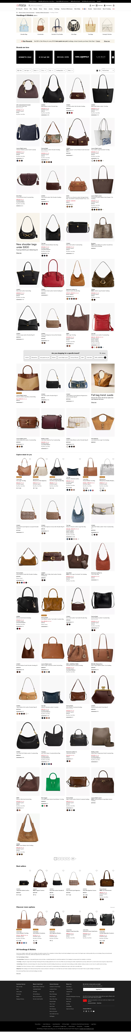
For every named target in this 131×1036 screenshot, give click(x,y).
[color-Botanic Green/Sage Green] (101, 161)
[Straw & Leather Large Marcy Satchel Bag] (28, 378)
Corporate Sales (69, 989)
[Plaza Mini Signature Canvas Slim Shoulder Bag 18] (53, 509)
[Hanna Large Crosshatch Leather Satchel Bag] (53, 647)
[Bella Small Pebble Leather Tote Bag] (103, 88)
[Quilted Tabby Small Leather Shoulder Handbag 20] (53, 556)
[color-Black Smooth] (74, 299)
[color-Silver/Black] (69, 446)
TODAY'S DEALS (32, 1)
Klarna (17, 989)
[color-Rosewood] (76, 539)
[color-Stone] (94, 347)
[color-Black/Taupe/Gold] (94, 161)
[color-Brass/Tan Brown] (42, 343)
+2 (103, 160)
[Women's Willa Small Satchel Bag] (28, 781)
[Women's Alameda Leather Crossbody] (73, 467)
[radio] (67, 113)
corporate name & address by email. (87, 1028)
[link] (28, 109)
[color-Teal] (49, 764)
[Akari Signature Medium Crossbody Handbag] (57, 919)
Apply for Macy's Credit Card (38, 986)
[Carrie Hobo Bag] (103, 556)
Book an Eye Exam (53, 1011)
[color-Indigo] (44, 255)
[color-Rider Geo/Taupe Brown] (97, 161)
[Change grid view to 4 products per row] (97, 71)
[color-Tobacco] (101, 899)
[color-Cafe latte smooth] (67, 299)
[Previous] (18, 88)
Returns (17, 996)
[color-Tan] (17, 854)
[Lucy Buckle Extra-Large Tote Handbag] (103, 422)
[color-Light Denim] (69, 810)
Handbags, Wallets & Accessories (42, 12)
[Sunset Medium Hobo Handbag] (28, 828)
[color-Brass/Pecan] (19, 714)
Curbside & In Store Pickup (55, 986)
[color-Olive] (92, 300)
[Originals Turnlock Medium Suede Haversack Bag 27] (78, 132)
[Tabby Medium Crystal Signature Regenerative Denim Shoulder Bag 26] (78, 378)
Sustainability (68, 1006)
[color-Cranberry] (93, 490)
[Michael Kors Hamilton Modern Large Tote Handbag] (107, 467)
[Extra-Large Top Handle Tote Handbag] (78, 556)
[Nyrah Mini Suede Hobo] (28, 88)
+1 (102, 209)
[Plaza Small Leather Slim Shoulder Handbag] (53, 179)
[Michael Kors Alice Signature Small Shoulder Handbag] (40, 467)
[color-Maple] (44, 402)
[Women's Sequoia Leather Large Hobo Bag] (78, 509)
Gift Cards (35, 991)
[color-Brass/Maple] (67, 113)
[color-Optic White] (101, 490)
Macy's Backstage (53, 994)
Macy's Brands (52, 996)
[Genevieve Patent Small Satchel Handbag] (90, 919)
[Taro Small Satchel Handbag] (107, 878)
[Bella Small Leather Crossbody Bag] (78, 227)
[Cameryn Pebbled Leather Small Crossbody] (28, 132)
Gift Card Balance (36, 994)
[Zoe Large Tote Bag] (23, 467)
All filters (103, 353)
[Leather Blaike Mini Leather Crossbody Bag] (28, 422)
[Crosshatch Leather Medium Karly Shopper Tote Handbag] (103, 179)
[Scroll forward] (105, 357)
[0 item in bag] (114, 5)
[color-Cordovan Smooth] (72, 299)
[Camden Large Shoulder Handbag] (103, 273)
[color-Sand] (74, 539)
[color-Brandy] (76, 299)
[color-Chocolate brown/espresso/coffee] (72, 206)
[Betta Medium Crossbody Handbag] (78, 689)
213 (73, 858)
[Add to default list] (30, 459)
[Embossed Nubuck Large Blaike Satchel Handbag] (103, 781)
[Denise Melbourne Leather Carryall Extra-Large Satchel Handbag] (103, 227)
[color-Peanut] (105, 490)
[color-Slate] (99, 347)
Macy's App (52, 991)
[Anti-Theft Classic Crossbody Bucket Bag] (53, 735)
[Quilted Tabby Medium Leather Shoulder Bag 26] (78, 422)
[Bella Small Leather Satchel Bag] (28, 273)
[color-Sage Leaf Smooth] (69, 299)
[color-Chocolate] (51, 162)
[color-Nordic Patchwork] (42, 162)
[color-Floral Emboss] (72, 490)
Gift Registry (52, 1016)
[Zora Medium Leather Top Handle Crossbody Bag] (53, 600)
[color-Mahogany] (47, 255)
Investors (68, 994)
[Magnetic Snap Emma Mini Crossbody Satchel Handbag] (73, 919)
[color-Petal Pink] (24, 582)
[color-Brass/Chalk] (67, 446)
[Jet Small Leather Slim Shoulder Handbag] (78, 88)
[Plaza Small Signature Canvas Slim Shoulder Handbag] (53, 317)
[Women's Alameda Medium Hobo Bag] (53, 227)
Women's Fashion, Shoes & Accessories (26, 12)
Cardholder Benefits (37, 989)
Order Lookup (19, 991)
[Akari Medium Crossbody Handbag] (40, 919)
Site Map (68, 1003)
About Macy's (69, 986)
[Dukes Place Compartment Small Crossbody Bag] (103, 735)
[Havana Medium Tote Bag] (90, 467)
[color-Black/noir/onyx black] (69, 206)
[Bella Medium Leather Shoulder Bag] (53, 88)
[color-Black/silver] (86, 490)
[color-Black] (22, 161)
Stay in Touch (52, 1003)
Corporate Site (69, 991)
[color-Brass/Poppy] (72, 113)
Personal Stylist (53, 1001)
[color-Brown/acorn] (94, 672)
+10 (78, 539)
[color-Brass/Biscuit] (17, 714)
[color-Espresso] (94, 300)
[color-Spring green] (42, 806)
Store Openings (53, 1008)
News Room (68, 1001)
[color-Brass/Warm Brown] (17, 672)
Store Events (52, 1006)
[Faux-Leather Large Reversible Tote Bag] (103, 132)
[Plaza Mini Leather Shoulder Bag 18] (53, 378)
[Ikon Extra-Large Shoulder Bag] (57, 467)
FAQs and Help (19, 986)
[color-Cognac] (49, 162)
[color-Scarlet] (92, 347)
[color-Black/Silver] (36, 943)
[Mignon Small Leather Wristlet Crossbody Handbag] (78, 781)
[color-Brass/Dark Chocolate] (19, 672)
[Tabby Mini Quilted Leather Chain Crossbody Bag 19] (23, 878)
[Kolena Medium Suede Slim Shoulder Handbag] (28, 556)
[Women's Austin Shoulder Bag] (78, 273)
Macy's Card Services (37, 996)
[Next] (113, 57)
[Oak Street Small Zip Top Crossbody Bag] (53, 422)
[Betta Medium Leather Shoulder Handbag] (53, 132)
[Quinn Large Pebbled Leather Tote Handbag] (103, 647)
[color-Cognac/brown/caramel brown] (67, 206)
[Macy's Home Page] (21, 5)
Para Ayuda (18, 994)
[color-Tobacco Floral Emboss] (97, 347)
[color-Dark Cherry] (19, 628)
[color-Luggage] (92, 672)
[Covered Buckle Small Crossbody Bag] (28, 179)
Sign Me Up (99, 989)
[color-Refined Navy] (44, 672)
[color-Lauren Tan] (19, 161)
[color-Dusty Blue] (88, 490)
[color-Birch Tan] (47, 672)
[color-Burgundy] (51, 764)
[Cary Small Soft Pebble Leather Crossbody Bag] (28, 735)
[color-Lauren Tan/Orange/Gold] (99, 161)
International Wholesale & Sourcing (73, 996)
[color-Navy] (17, 161)
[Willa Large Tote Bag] (78, 317)
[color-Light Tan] (19, 582)
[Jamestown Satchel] (78, 735)
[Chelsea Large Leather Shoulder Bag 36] (28, 317)
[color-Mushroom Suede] (74, 490)
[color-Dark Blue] (44, 764)
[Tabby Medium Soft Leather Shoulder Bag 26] (28, 689)
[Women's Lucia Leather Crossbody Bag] (103, 317)
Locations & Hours (53, 989)
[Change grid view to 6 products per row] (99, 70)
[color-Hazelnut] (47, 162)
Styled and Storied (70, 1008)
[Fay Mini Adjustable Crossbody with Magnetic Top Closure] (107, 919)
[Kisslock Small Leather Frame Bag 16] (103, 689)
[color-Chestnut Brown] (92, 209)
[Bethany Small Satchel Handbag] (28, 600)
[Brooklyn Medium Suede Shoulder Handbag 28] (28, 647)
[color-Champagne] (72, 810)
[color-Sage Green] (101, 209)
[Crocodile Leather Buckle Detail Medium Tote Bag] (53, 781)
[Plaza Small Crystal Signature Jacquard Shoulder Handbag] (28, 509)
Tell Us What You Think (54, 1013)
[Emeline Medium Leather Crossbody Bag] (103, 600)
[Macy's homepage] (17, 12)
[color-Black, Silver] (101, 943)
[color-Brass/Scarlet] (47, 204)
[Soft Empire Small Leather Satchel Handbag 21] (53, 273)
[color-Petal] (34, 943)
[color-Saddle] (69, 346)
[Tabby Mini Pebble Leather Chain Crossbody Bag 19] (103, 509)
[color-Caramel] (19, 446)
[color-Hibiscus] (44, 806)
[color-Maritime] (67, 539)
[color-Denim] (90, 490)
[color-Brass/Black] (69, 113)
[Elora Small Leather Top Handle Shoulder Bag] (78, 600)
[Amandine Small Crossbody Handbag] (78, 647)
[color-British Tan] (94, 630)
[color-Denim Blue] (22, 582)
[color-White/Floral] (92, 161)
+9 (103, 347)
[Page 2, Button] (75, 859)
